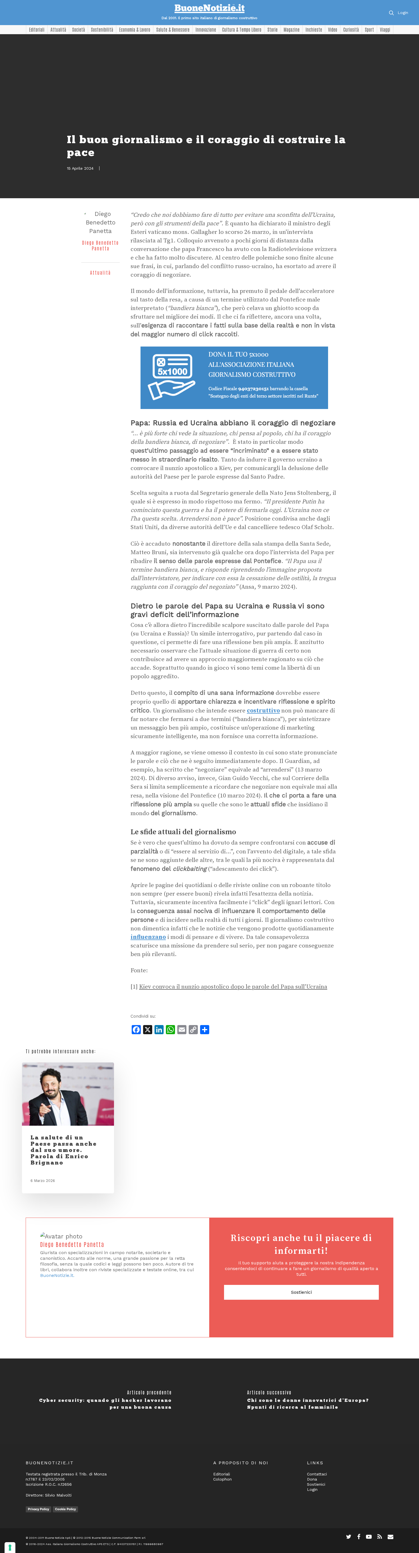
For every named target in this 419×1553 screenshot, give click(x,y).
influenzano (148, 937)
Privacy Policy (38, 1509)
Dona (312, 1479)
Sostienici (301, 1292)
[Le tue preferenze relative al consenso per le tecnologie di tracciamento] (10, 1547)
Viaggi (385, 29)
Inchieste (314, 29)
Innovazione (206, 29)
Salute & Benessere (173, 29)
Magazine (292, 29)
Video (332, 29)
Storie (272, 29)
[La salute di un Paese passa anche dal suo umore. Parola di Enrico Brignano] (68, 1094)
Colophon (222, 1479)
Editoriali (36, 29)
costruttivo (263, 710)
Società (78, 29)
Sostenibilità (102, 29)
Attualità (58, 29)
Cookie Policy (65, 1509)
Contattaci (317, 1474)
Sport (369, 29)
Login (403, 12)
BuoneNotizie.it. (57, 1275)
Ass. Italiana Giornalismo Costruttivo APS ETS (77, 1544)
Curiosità (351, 29)
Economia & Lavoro (134, 29)
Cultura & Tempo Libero (241, 29)
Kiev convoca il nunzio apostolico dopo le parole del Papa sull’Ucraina (233, 987)
